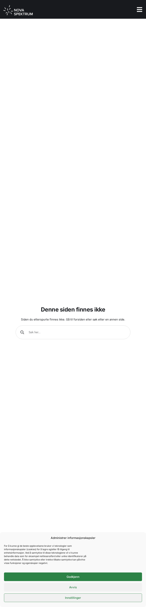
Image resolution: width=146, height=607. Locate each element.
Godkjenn (73, 577)
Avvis (73, 587)
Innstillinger (73, 598)
